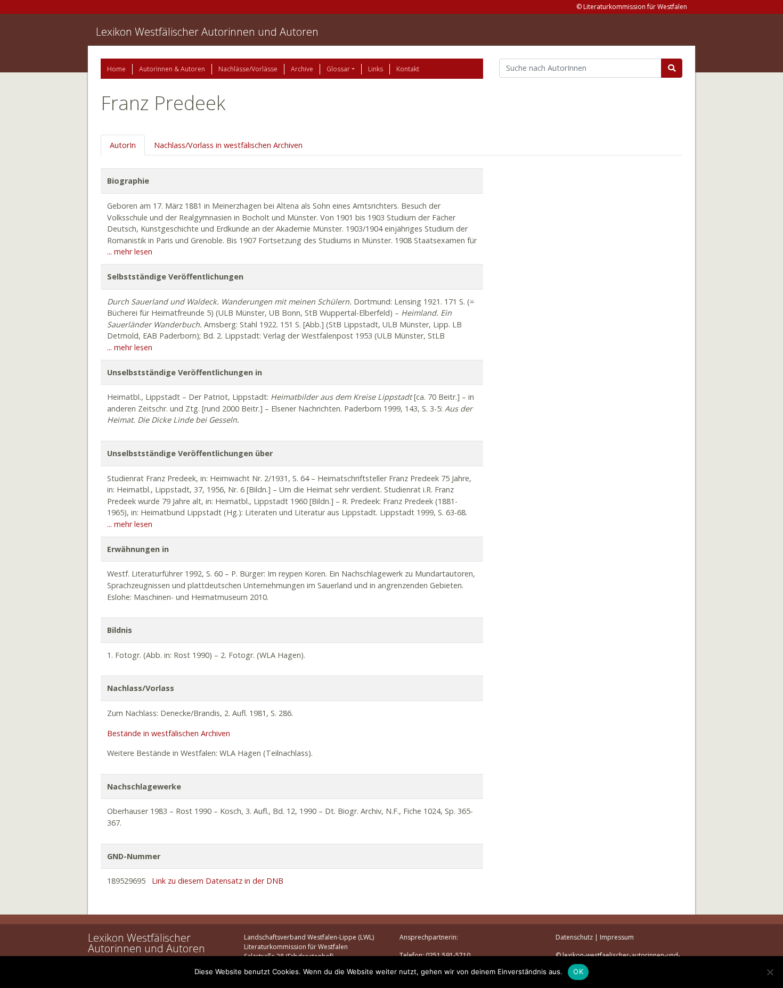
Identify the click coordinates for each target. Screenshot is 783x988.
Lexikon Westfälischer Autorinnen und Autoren (207, 31)
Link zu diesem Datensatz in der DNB (217, 881)
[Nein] (769, 972)
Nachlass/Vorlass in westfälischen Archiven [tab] (228, 145)
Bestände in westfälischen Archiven (168, 733)
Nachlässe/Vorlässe (248, 68)
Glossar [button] (338, 68)
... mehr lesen (129, 251)
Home (116, 68)
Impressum (617, 937)
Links (375, 68)
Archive (302, 68)
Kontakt (407, 68)
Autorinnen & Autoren (172, 68)
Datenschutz (574, 937)
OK (578, 971)
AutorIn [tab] (123, 145)
